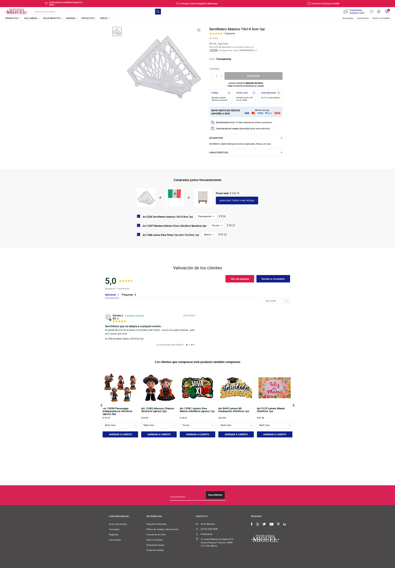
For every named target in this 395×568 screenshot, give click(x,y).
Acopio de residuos (155, 550)
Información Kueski (155, 545)
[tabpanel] (164, 65)
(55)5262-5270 (357, 13)
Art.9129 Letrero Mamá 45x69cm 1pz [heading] (271, 410)
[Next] (293, 405)
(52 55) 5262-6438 (209, 529)
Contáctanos (206, 534)
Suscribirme (215, 495)
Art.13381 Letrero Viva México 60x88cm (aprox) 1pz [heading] (197, 410)
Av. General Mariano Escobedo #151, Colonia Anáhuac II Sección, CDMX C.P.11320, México (217, 542)
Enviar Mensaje (208, 523)
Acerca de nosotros (118, 524)
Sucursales (348, 18)
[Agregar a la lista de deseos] (199, 30)
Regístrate (113, 534)
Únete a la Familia (154, 539)
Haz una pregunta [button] (240, 278)
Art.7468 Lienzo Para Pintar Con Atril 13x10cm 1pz (171, 235)
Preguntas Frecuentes (156, 524)
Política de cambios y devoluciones (162, 529)
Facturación (363, 18)
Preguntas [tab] (127, 294)
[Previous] (101, 405)
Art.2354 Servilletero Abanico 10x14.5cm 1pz (124, 338)
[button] (188, 344)
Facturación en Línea (156, 534)
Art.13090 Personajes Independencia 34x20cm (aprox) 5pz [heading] (117, 411)
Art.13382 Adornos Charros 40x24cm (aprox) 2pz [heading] (157, 410)
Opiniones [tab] (110, 294)
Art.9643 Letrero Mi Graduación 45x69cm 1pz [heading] (233, 410)
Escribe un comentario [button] (273, 278)
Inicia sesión (115, 539)
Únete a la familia (381, 18)
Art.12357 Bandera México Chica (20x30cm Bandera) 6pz (174, 226)
